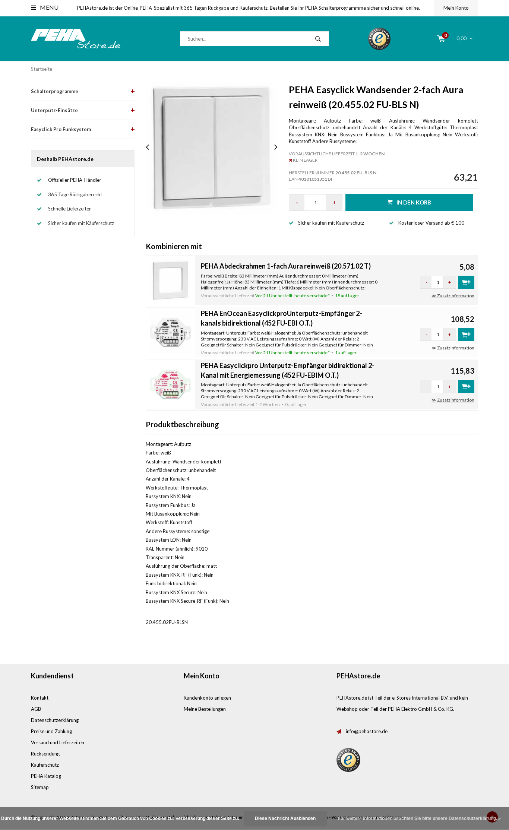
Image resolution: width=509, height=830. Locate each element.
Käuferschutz (45, 765)
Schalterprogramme (54, 91)
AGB (36, 709)
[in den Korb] (466, 282)
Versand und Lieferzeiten (57, 742)
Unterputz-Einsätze (54, 110)
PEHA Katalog (46, 776)
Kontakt (39, 698)
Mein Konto (456, 8)
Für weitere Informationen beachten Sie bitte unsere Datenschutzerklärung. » (419, 818)
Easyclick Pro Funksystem (61, 129)
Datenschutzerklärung (55, 720)
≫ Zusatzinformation (452, 295)
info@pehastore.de (367, 731)
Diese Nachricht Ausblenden (285, 818)
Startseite (41, 69)
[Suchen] (318, 38)
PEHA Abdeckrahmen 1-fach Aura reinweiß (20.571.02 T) (286, 266)
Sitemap (40, 787)
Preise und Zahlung (51, 731)
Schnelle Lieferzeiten (70, 209)
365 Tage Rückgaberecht (75, 194)
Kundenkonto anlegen (207, 698)
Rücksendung (45, 754)
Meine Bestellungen (205, 709)
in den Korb (413, 202)
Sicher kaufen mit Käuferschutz (81, 223)
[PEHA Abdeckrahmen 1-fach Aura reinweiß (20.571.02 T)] (171, 279)
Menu (49, 7)
